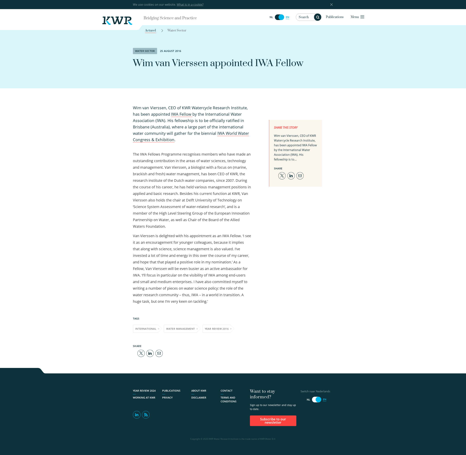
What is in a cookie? (190, 5)
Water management (180, 328)
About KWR (198, 390)
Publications (335, 17)
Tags (136, 318)
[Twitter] (141, 353)
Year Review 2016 (217, 328)
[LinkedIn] (150, 353)
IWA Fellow (181, 114)
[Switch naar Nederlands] (279, 17)
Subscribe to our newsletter (273, 421)
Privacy (167, 397)
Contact (226, 390)
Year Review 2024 (144, 390)
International (145, 328)
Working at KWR (144, 397)
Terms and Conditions (228, 399)
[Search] (317, 17)
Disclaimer (198, 397)
